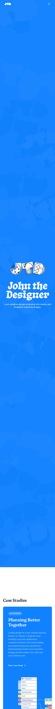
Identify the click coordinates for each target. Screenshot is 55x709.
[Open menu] (49, 4)
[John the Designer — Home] (7, 4)
